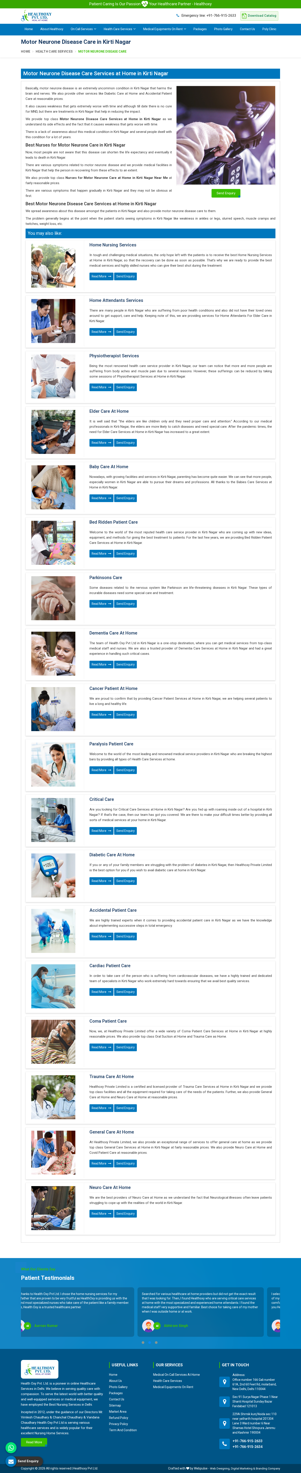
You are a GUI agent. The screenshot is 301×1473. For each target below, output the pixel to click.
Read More (99, 276)
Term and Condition (123, 1430)
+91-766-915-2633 (208, 15)
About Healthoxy (51, 29)
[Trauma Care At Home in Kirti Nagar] (53, 1097)
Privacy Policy (118, 1424)
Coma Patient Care (108, 1021)
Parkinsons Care (105, 577)
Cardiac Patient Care (109, 966)
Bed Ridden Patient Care (113, 522)
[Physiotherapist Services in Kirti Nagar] (53, 376)
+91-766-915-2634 (247, 1446)
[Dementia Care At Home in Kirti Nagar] (53, 654)
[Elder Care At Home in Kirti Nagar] (53, 432)
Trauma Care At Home (111, 1076)
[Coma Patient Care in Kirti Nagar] (53, 1042)
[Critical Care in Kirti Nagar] (53, 820)
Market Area (117, 1411)
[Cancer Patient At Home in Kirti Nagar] (53, 709)
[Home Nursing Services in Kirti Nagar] (53, 266)
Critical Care (101, 799)
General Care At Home (111, 1132)
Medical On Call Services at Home (176, 1374)
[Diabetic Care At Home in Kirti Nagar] (53, 875)
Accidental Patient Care (113, 910)
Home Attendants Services (116, 300)
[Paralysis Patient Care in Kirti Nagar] (53, 765)
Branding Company (268, 1468)
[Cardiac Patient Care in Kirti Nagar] (53, 986)
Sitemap (115, 1405)
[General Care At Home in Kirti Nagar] (53, 1153)
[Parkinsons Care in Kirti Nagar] (53, 598)
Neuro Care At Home (110, 1187)
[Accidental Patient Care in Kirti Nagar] (53, 931)
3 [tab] (156, 1342)
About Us (115, 1381)
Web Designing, (220, 1468)
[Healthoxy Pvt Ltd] (36, 15)
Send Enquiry (125, 276)
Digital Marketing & (243, 1468)
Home (29, 29)
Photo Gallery (223, 29)
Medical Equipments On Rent (163, 29)
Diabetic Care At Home (112, 855)
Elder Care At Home (109, 411)
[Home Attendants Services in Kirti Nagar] (53, 321)
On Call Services (82, 29)
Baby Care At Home (108, 467)
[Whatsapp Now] (11, 1447)
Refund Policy (118, 1418)
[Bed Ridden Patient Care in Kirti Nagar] (53, 543)
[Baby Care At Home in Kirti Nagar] (53, 487)
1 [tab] (143, 1342)
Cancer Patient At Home (113, 688)
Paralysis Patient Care (111, 744)
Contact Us (247, 29)
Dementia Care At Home (113, 633)
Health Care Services (118, 29)
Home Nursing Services (112, 245)
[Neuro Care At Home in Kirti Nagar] (53, 1208)
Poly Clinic (269, 29)
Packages (200, 29)
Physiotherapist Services (114, 356)
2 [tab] (149, 1342)
